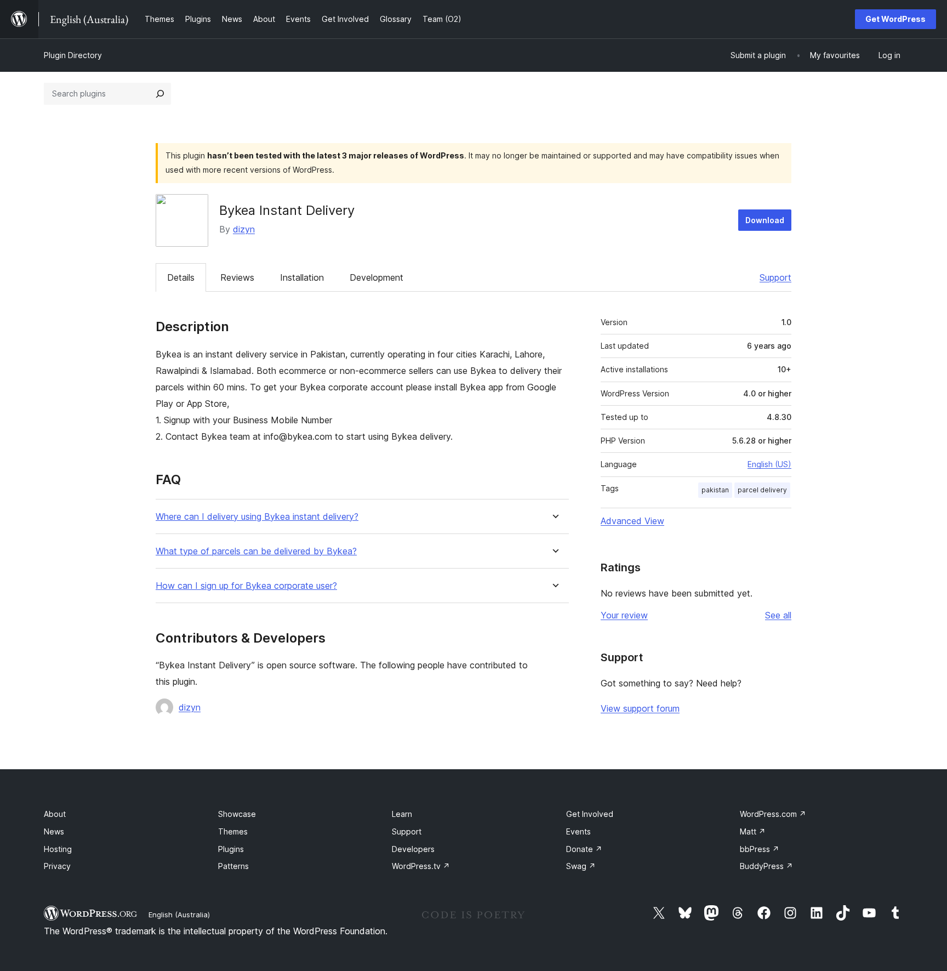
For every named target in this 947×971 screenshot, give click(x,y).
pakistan (715, 490)
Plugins (231, 849)
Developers (413, 849)
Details (181, 277)
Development (376, 277)
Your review (624, 615)
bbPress (759, 849)
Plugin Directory (73, 55)
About (55, 814)
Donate (584, 849)
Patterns (233, 866)
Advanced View (632, 520)
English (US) (769, 464)
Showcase (237, 814)
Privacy (57, 866)
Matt (753, 831)
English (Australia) (179, 914)
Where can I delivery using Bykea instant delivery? (257, 517)
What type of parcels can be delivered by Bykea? (256, 551)
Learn (402, 814)
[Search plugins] (160, 94)
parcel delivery (762, 490)
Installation (302, 277)
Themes (233, 831)
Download (764, 220)
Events (578, 831)
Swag (581, 866)
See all (778, 615)
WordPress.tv (421, 866)
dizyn (244, 229)
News (54, 831)
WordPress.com (773, 814)
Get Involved (589, 814)
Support (775, 277)
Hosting (58, 849)
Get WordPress (895, 19)
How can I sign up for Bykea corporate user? (246, 586)
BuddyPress (766, 866)
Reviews (237, 277)
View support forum (640, 708)
